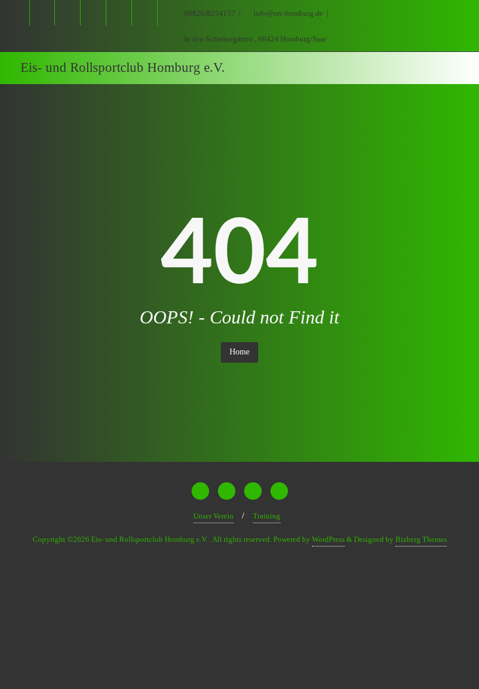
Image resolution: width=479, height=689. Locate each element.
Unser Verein (213, 515)
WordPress (328, 539)
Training (266, 515)
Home (239, 351)
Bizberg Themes (421, 539)
